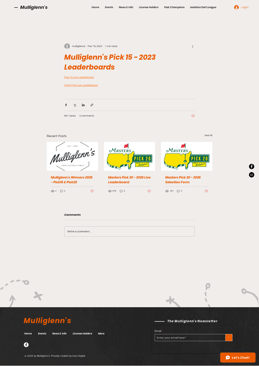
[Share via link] (92, 105)
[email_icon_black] (251, 174)
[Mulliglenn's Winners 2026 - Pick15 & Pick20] (72, 156)
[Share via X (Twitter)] (74, 105)
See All (208, 135)
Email (158, 331)
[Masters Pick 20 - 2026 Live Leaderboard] (129, 156)
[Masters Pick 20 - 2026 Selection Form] (186, 156)
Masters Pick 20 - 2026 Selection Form (183, 179)
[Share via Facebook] (66, 105)
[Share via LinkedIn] (83, 105)
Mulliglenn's (34, 7)
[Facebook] (26, 344)
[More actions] (192, 46)
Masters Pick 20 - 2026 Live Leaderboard (129, 179)
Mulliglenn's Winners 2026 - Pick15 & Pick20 (71, 179)
